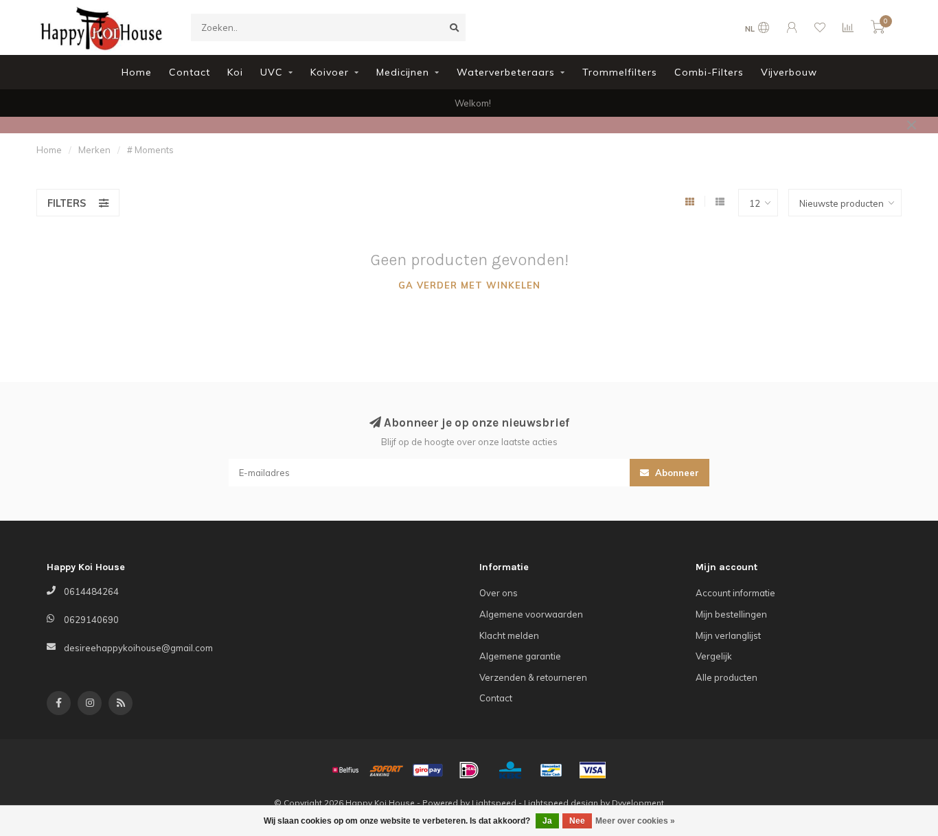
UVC (271, 72)
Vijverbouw (789, 72)
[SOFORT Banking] (386, 770)
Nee (577, 821)
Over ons (498, 592)
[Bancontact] (551, 770)
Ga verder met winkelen (469, 285)
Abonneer (675, 472)
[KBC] (510, 770)
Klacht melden (509, 635)
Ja (547, 821)
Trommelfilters (619, 72)
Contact (189, 72)
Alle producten (726, 677)
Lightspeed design (561, 803)
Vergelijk (714, 656)
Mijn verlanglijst (728, 635)
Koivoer (329, 72)
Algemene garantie (520, 656)
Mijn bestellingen (731, 614)
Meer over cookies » (635, 821)
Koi (235, 72)
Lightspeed (494, 803)
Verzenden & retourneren (533, 677)
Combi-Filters (709, 72)
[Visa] (592, 770)
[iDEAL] (469, 770)
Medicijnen (402, 72)
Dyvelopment (638, 803)
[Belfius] (345, 770)
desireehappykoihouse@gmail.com (138, 647)
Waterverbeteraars (506, 72)
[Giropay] (428, 770)
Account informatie (735, 592)
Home (137, 72)
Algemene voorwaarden (531, 614)
